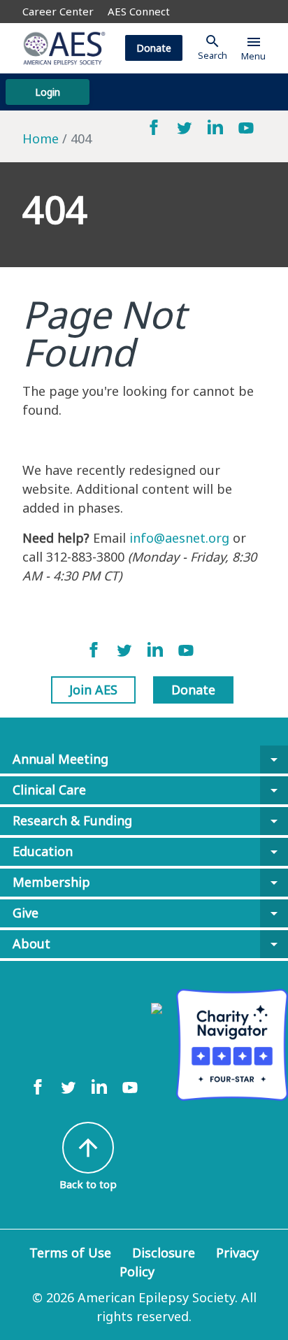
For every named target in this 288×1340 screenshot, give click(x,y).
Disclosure (163, 1252)
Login (47, 92)
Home (40, 138)
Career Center (58, 11)
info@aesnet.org (179, 537)
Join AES (93, 689)
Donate (153, 48)
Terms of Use (70, 1252)
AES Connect (139, 11)
